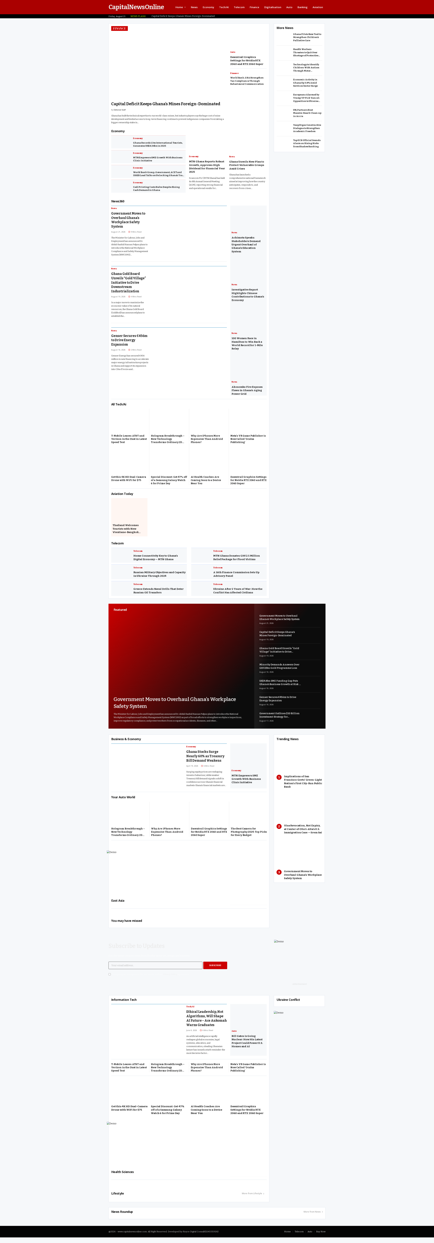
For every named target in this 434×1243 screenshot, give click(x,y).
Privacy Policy (170, 976)
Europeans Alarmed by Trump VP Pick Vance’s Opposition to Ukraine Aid (306, 98)
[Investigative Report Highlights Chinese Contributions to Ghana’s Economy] (248, 271)
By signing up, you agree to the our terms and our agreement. (151, 976)
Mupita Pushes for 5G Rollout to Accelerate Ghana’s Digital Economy (246, 60)
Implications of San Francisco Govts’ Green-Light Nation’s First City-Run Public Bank (303, 783)
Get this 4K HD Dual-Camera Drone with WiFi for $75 (128, 481)
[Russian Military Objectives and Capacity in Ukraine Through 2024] (121, 574)
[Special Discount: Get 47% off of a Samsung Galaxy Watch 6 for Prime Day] (169, 463)
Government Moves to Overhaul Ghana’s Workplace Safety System (128, 222)
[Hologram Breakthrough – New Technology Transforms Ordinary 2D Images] (169, 422)
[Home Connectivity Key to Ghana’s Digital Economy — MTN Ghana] (121, 557)
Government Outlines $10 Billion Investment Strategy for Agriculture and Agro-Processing (279, 717)
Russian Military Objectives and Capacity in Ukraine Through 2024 (159, 576)
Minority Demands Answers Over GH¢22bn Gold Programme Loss (279, 668)
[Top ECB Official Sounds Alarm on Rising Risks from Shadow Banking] (284, 143)
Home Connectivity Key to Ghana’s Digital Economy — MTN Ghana (155, 559)
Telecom (239, 7)
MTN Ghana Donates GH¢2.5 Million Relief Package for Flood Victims (236, 559)
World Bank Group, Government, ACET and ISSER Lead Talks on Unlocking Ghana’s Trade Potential (159, 176)
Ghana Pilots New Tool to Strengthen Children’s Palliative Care (307, 37)
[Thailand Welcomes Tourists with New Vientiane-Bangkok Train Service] (129, 511)
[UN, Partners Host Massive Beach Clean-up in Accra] (284, 113)
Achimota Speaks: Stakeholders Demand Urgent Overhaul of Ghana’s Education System (246, 246)
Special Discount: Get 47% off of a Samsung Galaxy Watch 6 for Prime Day (169, 482)
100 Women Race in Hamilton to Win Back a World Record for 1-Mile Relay (247, 345)
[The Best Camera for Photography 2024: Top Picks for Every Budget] (249, 815)
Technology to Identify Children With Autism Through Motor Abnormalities (306, 67)
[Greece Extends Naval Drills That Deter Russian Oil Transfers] (121, 590)
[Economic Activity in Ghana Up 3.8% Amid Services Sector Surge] (284, 83)
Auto (289, 7)
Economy (208, 7)
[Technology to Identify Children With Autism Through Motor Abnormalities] (284, 68)
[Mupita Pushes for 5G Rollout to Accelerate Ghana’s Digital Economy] (248, 37)
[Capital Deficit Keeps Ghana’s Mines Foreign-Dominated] (312, 637)
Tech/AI (224, 7)
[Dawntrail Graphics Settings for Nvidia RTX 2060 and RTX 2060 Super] (248, 463)
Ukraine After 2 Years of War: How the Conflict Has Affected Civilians (237, 593)
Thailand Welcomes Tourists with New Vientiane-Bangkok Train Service (126, 531)
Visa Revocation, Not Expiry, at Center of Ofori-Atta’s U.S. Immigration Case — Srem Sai (303, 831)
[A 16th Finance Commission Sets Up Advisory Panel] (201, 574)
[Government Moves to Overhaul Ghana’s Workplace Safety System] (191, 230)
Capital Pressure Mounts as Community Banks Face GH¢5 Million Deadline (246, 80)
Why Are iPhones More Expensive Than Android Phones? (207, 441)
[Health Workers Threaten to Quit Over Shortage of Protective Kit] (284, 52)
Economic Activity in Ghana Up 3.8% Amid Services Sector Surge (305, 82)
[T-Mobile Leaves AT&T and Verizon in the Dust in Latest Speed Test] (129, 422)
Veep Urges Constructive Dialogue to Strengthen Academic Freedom (307, 128)
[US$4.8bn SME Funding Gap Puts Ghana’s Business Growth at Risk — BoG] (312, 686)
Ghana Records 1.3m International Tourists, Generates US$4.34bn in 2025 (158, 146)
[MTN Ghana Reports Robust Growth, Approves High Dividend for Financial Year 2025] (207, 142)
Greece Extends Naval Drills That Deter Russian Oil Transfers (158, 593)
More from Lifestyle (252, 1195)
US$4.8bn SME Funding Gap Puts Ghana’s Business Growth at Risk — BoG (280, 684)
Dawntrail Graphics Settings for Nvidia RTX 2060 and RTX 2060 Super (248, 482)
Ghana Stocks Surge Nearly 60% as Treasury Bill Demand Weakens (205, 758)
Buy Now (321, 1233)
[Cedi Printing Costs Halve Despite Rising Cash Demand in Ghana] (121, 188)
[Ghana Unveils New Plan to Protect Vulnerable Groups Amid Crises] (247, 142)
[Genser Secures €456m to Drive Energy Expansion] (191, 352)
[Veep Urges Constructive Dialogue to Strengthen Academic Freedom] (284, 128)
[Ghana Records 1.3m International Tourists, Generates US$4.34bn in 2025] (121, 144)
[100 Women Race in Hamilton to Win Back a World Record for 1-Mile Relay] (248, 319)
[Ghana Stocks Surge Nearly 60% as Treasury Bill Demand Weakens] (147, 768)
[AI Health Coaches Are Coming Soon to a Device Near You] (209, 463)
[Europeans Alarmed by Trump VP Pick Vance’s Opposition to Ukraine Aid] (284, 98)
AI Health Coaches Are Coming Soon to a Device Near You (206, 482)
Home (179, 7)
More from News (312, 1213)
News (194, 7)
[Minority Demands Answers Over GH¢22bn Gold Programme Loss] (312, 670)
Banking (303, 7)
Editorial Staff (120, 115)
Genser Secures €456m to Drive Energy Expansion (129, 342)
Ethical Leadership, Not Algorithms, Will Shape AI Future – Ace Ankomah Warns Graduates (206, 1020)
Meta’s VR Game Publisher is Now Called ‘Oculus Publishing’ (248, 441)
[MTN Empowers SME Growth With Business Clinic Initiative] (121, 159)
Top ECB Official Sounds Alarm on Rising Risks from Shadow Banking (307, 143)
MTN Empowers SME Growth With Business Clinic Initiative (157, 161)
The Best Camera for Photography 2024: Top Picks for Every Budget (249, 834)
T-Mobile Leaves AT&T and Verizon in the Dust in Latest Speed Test (129, 441)
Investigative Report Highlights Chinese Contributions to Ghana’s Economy (248, 297)
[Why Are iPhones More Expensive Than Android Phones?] (209, 422)
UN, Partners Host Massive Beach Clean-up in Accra (307, 113)
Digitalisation (272, 7)
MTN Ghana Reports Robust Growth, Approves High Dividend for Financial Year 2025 (207, 169)
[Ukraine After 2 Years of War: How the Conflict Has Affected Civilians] (201, 590)
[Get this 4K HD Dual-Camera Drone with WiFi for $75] (129, 463)
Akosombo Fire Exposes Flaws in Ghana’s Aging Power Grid (247, 392)
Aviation (318, 7)
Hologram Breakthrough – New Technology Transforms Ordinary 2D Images (167, 441)
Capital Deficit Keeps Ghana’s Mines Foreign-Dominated (183, 16)
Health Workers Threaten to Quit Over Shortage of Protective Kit (305, 52)
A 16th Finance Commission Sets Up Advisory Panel (236, 576)
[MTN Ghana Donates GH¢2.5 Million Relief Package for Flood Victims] (201, 557)
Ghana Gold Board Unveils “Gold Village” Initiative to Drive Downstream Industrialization (168, 107)
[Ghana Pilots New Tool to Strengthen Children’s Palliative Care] (284, 37)
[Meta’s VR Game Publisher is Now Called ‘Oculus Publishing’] (248, 422)
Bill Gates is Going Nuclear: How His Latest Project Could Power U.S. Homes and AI (247, 1043)
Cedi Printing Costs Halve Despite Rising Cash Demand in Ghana (156, 191)
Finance (254, 7)
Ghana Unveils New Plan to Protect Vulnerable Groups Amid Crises (246, 167)
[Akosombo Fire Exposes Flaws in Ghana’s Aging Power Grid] (248, 368)
